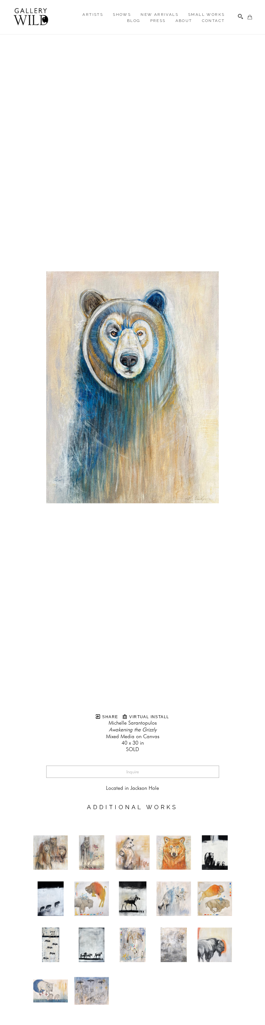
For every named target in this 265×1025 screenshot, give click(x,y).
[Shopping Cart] (250, 17)
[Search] (240, 16)
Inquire (132, 771)
